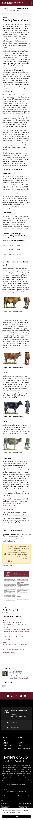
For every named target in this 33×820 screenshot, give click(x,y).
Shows (20, 743)
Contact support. (23, 796)
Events (20, 737)
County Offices (8, 745)
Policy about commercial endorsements (5, 807)
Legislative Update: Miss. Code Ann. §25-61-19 (24, 807)
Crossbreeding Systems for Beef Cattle (15, 644)
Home (4, 8)
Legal (2, 801)
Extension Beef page (9, 505)
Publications (11, 11)
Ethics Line (4, 803)
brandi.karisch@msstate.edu (19, 678)
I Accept (16, 816)
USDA (19, 801)
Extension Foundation (24, 803)
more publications (8, 653)
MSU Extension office (9, 503)
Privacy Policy (16, 812)
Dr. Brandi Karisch (16, 672)
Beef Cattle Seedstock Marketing (13, 649)
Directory (21, 745)
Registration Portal (24, 748)
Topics (5, 740)
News (20, 740)
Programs (6, 743)
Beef (4, 686)
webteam (14, 559)
